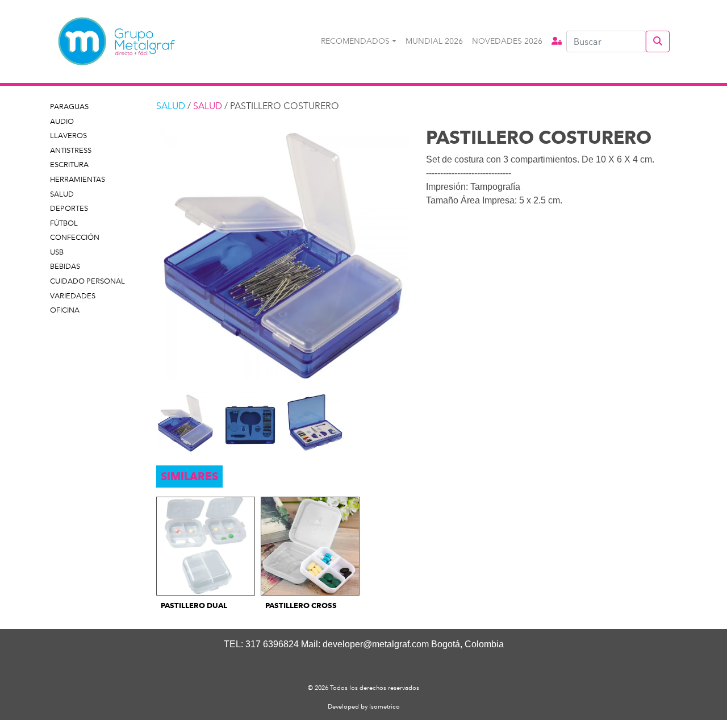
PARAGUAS (69, 106)
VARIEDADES (72, 296)
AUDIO (62, 121)
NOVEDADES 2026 (507, 41)
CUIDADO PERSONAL (87, 281)
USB (57, 252)
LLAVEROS (68, 135)
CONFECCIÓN (74, 237)
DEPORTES (69, 208)
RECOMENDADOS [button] (355, 41)
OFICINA (65, 310)
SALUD (62, 194)
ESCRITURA (69, 164)
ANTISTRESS (70, 150)
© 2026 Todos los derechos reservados (363, 688)
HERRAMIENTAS (77, 179)
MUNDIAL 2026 (434, 41)
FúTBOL (64, 223)
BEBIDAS (65, 266)
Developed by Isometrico (364, 706)
